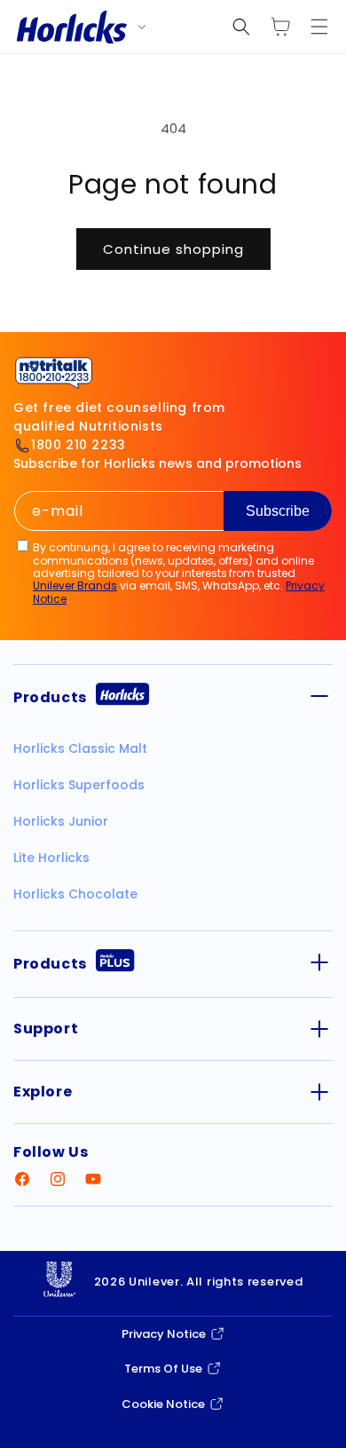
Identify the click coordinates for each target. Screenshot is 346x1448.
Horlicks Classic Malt (80, 748)
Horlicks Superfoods (79, 785)
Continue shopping (173, 249)
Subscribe (278, 510)
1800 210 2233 (78, 445)
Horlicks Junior (60, 821)
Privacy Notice (164, 1333)
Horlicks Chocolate (75, 894)
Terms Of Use (163, 1368)
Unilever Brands (75, 585)
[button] (241, 26)
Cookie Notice (163, 1404)
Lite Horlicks (51, 857)
